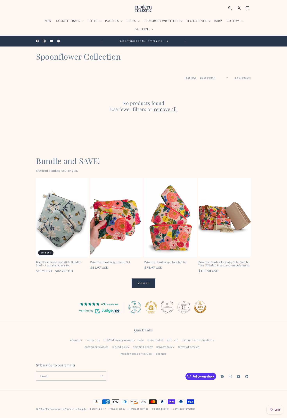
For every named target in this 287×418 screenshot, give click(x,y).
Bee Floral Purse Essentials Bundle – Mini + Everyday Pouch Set (59, 263)
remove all (165, 109)
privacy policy (165, 346)
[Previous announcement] (102, 41)
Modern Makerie (54, 409)
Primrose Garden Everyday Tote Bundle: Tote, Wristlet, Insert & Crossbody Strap (223, 263)
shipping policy (143, 346)
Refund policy (98, 408)
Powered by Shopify (75, 409)
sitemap (161, 353)
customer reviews (97, 346)
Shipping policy (160, 408)
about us (76, 340)
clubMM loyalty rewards (119, 340)
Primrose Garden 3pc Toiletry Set (165, 262)
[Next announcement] (185, 41)
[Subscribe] (102, 376)
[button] (70, 21)
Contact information (184, 408)
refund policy (120, 346)
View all (143, 283)
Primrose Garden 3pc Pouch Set (110, 262)
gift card (172, 340)
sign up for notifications (198, 340)
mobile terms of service (136, 353)
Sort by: (191, 77)
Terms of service (138, 408)
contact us (93, 340)
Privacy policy (117, 408)
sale (141, 340)
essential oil (156, 340)
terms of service (189, 346)
